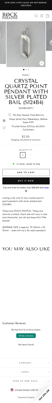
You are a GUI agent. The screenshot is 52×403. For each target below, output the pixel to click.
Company (25, 363)
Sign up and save (25, 381)
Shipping (15, 139)
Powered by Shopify (26, 397)
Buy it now (26, 181)
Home (25, 75)
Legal (25, 372)
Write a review (26, 335)
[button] (42, 393)
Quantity (26, 150)
